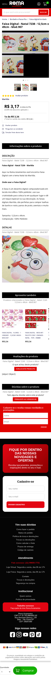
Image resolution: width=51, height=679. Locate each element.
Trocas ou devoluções (25, 539)
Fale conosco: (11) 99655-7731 (25, 563)
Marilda (5, 99)
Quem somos (25, 596)
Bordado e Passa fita (18, 19)
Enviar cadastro (16, 504)
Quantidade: (4, 667)
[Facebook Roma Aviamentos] (12, 634)
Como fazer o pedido (25, 529)
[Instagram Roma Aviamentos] (19, 634)
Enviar (44, 427)
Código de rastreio (25, 550)
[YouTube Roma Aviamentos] (25, 634)
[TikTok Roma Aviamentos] (38, 634)
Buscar (43, 12)
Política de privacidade (25, 599)
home (4, 19)
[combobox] (25, 12)
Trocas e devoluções (25, 580)
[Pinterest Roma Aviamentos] (32, 634)
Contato (25, 576)
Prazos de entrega (25, 546)
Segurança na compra (25, 583)
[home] (17, 4)
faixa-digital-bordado (38, 19)
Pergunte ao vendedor (25, 399)
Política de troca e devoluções (25, 536)
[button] (23, 80)
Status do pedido (25, 533)
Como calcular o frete (25, 543)
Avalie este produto (25, 369)
